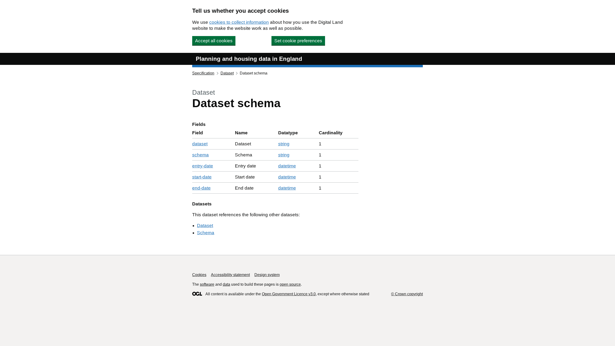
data (226, 284)
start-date (202, 176)
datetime (287, 165)
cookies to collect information (239, 22)
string (283, 143)
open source (290, 284)
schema (200, 154)
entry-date (202, 165)
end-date (201, 188)
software (207, 284)
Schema (205, 232)
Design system (267, 275)
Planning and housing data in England (249, 59)
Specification (203, 73)
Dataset (227, 73)
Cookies (199, 275)
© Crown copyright (407, 294)
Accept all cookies (214, 40)
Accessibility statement (230, 275)
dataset (200, 143)
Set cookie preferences (298, 40)
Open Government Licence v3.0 (289, 294)
